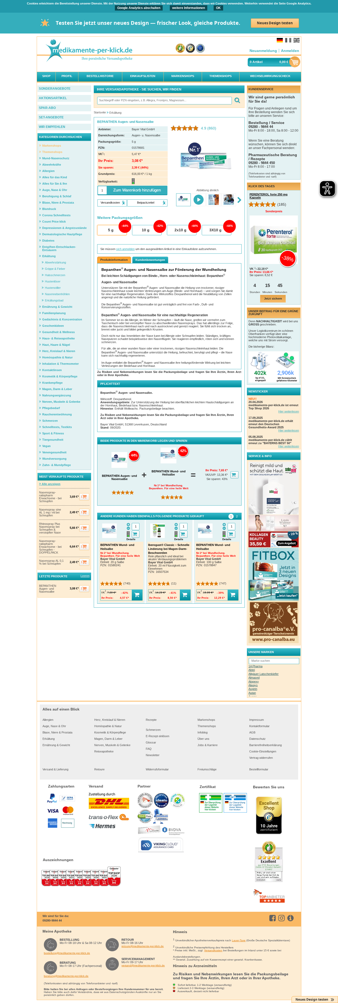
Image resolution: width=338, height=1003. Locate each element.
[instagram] (282, 918)
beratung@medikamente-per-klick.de (66, 976)
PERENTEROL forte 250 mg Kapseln (269, 196)
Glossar (151, 742)
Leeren (85, 575)
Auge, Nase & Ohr (54, 726)
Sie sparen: (214, 479)
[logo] (88, 51)
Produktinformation (114, 259)
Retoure (99, 769)
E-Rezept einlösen (157, 736)
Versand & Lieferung (55, 769)
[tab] (231, 516)
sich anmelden (125, 249)
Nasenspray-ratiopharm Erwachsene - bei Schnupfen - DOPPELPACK (50, 547)
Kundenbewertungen (150, 259)
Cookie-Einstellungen (262, 751)
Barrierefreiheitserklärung (265, 745)
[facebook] (273, 918)
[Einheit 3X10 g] (216, 230)
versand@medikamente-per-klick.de (143, 965)
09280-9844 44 (52, 920)
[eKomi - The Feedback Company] (180, 48)
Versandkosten (213, 950)
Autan (252, 692)
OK (218, 8)
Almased (254, 677)
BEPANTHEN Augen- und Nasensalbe (47, 588)
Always (253, 685)
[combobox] (164, 101)
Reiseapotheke (104, 751)
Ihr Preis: (212, 470)
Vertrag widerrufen (261, 757)
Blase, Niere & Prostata (57, 732)
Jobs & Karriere (208, 745)
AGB (252, 732)
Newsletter (152, 755)
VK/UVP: (211, 474)
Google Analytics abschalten (138, 8)
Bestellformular (258, 769)
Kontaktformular (259, 726)
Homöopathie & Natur (108, 726)
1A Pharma (255, 666)
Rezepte (151, 719)
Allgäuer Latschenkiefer (263, 673)
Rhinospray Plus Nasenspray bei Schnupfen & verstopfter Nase (50, 528)
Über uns (203, 738)
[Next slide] (239, 200)
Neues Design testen (275, 23)
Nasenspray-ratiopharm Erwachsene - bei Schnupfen (50, 497)
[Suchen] (237, 101)
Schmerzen (153, 729)
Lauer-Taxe (239, 940)
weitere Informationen (188, 8)
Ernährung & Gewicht (56, 745)
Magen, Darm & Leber (108, 738)
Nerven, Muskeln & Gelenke (112, 745)
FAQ (149, 748)
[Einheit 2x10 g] (181, 230)
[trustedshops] (190, 48)
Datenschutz (257, 738)
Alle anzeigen (50, 484)
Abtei (251, 669)
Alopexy (253, 681)
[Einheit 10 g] (146, 230)
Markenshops (206, 719)
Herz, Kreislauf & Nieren (109, 719)
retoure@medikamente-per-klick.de (142, 946)
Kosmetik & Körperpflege (110, 732)
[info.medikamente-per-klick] (291, 918)
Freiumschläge (207, 769)
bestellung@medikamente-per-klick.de (67, 953)
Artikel (257, 62)
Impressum (256, 719)
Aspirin (252, 688)
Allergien (48, 719)
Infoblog (203, 732)
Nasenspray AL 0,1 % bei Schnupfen (51, 562)
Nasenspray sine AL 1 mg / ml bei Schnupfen (50, 512)
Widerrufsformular (157, 769)
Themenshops (207, 726)
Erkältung (49, 738)
